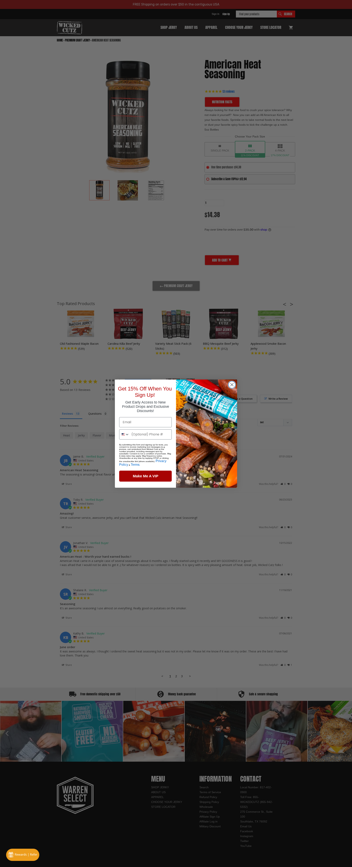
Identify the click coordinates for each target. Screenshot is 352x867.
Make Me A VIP (145, 476)
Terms (135, 464)
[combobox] (124, 434)
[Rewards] (22, 855)
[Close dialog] (231, 384)
